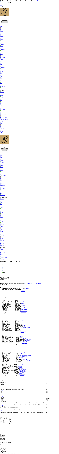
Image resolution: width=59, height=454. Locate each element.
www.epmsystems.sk (24, 319)
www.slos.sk (21, 336)
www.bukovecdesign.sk (27, 360)
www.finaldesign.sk (25, 359)
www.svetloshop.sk (23, 301)
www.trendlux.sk (21, 376)
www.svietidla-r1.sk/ (23, 292)
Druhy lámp (4, 4)
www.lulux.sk (20, 367)
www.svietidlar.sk (24, 299)
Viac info (38, 0)
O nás (14, 4)
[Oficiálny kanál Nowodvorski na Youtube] (2, 446)
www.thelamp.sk (22, 307)
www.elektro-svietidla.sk (23, 311)
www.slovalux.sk (23, 312)
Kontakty (16, 4)
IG (18, 4)
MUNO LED (7, 277)
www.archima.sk (22, 352)
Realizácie (8, 4)
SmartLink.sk (18, 453)
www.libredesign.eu (28, 339)
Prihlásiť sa (20, 4)
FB (17, 4)
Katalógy (11, 4)
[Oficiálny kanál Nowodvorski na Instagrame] (0, 446)
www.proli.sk (23, 300)
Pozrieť (1, 410)
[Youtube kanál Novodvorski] (36, 283)
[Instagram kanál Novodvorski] (29, 283)
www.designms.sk (21, 357)
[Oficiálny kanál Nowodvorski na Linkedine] (3, 446)
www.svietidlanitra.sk (24, 309)
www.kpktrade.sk (23, 291)
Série (6, 4)
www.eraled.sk (21, 320)
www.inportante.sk (24, 343)
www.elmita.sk (21, 298)
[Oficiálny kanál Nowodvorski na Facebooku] (1, 446)
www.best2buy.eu (21, 368)
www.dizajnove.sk (24, 341)
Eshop (1, 4)
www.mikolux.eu (22, 305)
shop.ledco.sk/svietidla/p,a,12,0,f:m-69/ (25, 327)
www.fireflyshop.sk (23, 371)
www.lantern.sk (27, 288)
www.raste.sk (22, 332)
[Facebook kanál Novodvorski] (26, 283)
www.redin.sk (22, 351)
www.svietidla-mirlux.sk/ (23, 331)
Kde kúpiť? (1, 282)
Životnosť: (1, 419)
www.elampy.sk (20, 366)
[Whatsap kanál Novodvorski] (39, 283)
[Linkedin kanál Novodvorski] (32, 283)
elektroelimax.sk (21, 302)
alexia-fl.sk (23, 333)
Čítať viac (1, 405)
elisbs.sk (23, 290)
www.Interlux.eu (23, 322)
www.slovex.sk (24, 325)
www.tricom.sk (27, 340)
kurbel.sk (22, 353)
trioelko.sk (22, 303)
